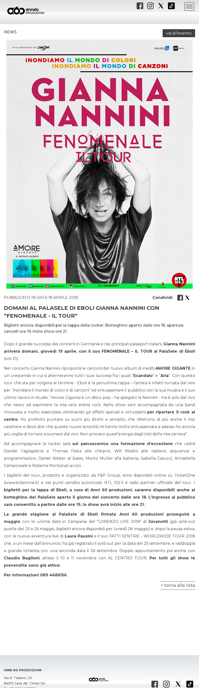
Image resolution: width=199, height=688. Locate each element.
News (10, 32)
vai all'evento (178, 33)
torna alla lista (179, 585)
